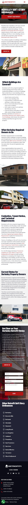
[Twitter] (8, 473)
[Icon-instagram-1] (19, 473)
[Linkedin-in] (16, 473)
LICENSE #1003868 (13, 470)
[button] (24, 2)
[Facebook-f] (11, 473)
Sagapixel (16, 499)
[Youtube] (13, 473)
